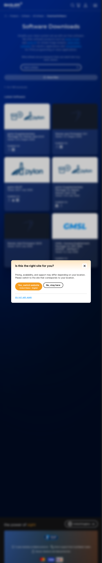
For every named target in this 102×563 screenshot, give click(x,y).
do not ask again (23, 297)
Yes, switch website (28, 286)
